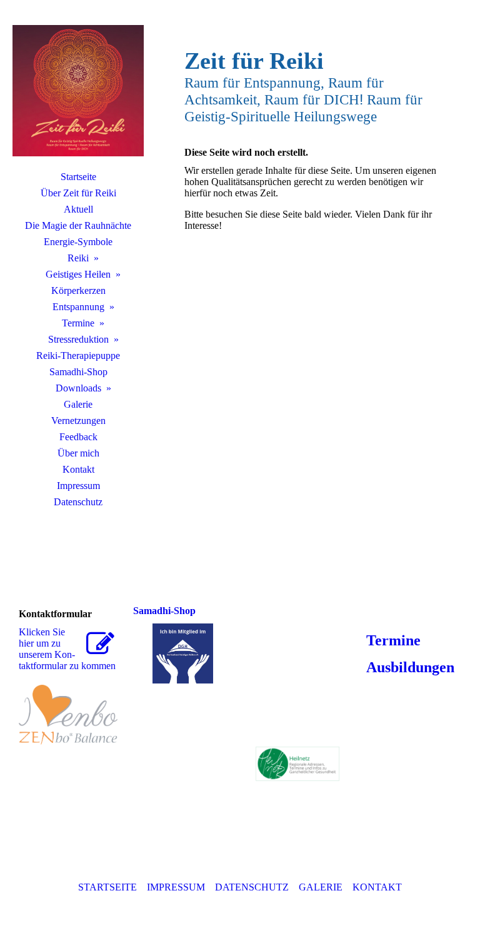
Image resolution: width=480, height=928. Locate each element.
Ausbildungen (408, 667)
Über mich (78, 453)
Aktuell (78, 209)
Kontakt (78, 469)
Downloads (78, 388)
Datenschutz (78, 502)
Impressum (78, 485)
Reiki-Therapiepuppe (78, 355)
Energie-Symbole (78, 241)
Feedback (78, 436)
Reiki (78, 258)
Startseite (78, 176)
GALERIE (320, 887)
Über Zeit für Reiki (78, 193)
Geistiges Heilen (78, 274)
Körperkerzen (78, 290)
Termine (78, 323)
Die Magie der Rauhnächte (78, 225)
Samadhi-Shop (78, 371)
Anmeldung (402, 613)
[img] (78, 90)
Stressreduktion (78, 339)
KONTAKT (377, 887)
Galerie (78, 404)
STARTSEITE (107, 887)
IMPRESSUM (176, 887)
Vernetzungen (78, 420)
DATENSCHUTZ (252, 887)
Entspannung (78, 306)
